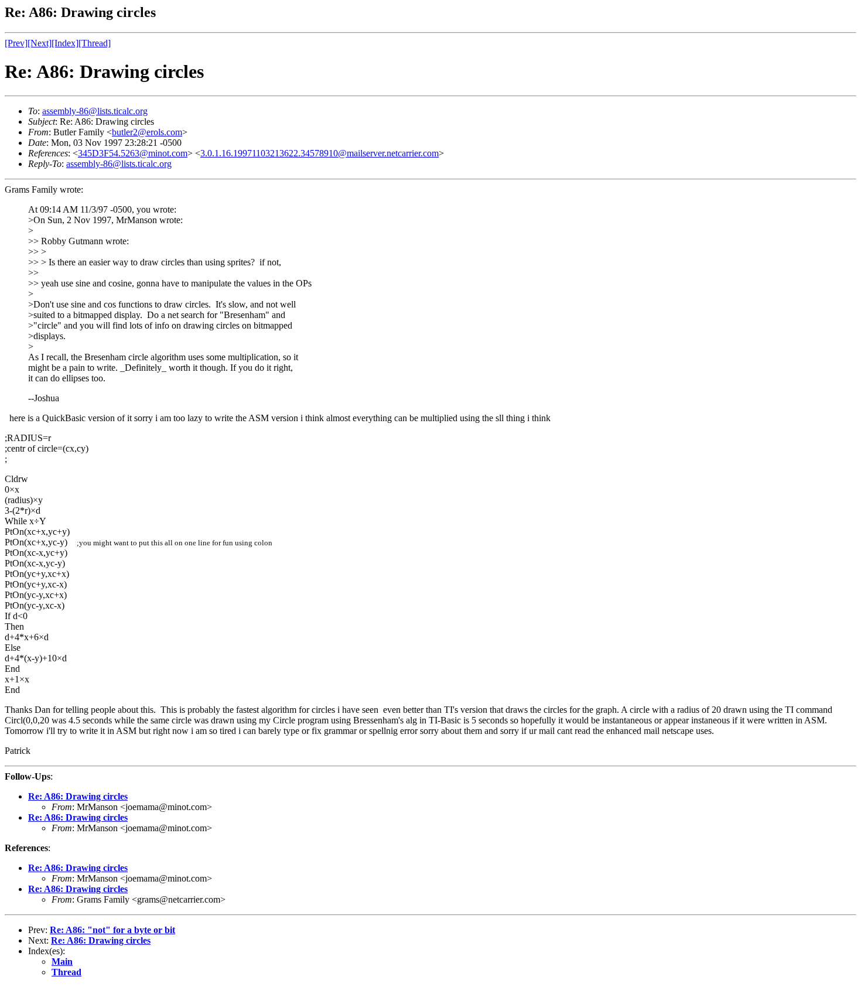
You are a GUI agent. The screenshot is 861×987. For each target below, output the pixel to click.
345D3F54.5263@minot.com (132, 153)
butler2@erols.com (147, 132)
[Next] (40, 43)
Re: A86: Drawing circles (78, 796)
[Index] (65, 43)
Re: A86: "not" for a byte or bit (112, 930)
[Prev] (16, 43)
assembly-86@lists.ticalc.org (95, 111)
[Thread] (94, 43)
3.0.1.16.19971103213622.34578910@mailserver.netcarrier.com (319, 153)
